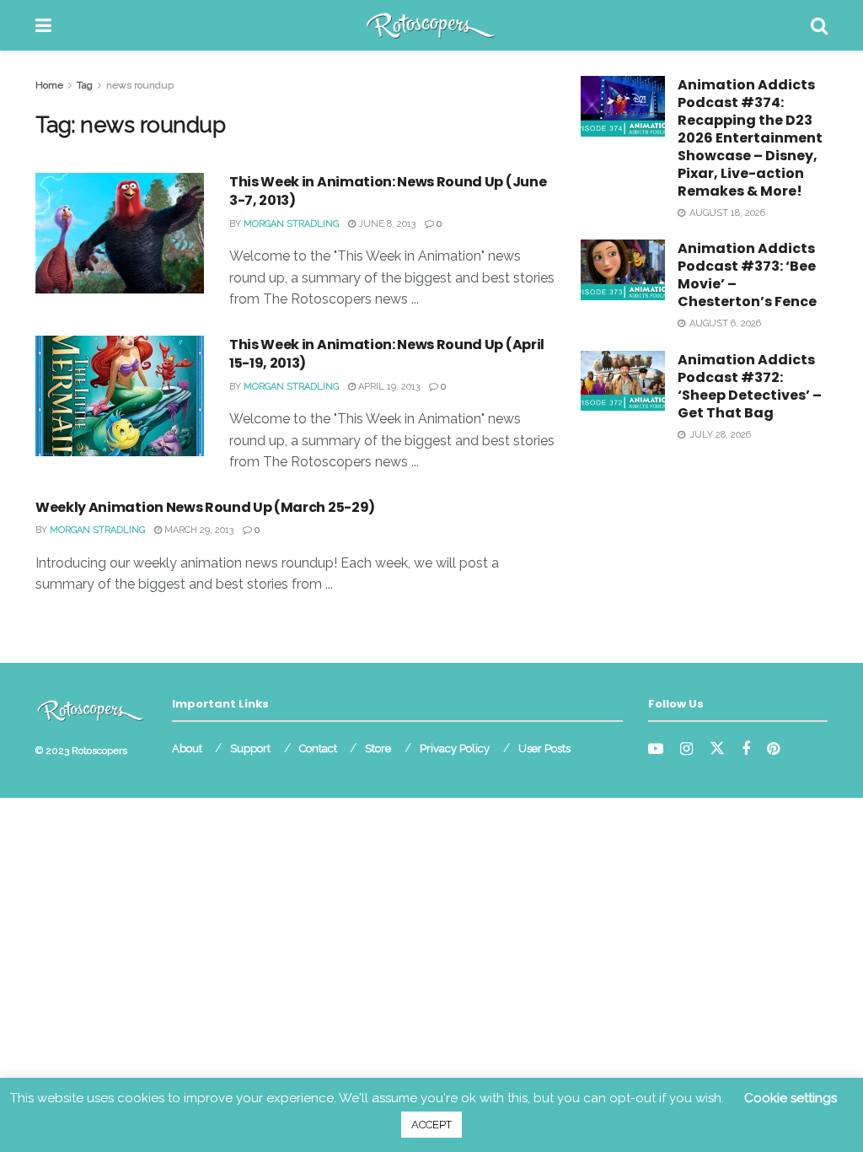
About (187, 748)
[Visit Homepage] (431, 25)
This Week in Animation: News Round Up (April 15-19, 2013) (386, 354)
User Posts (544, 748)
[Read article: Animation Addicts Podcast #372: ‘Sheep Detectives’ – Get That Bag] (623, 381)
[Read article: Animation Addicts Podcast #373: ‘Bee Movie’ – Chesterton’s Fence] (623, 270)
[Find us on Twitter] (717, 749)
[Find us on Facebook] (746, 749)
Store (378, 748)
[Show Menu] (43, 25)
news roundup (140, 85)
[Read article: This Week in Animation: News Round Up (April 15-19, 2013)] (119, 396)
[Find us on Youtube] (655, 749)
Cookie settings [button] (790, 1098)
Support (250, 748)
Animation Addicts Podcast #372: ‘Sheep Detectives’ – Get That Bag (750, 386)
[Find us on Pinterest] (773, 749)
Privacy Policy (455, 748)
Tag (85, 85)
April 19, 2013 (388, 386)
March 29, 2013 (197, 530)
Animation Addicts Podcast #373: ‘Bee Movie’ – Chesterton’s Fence (747, 275)
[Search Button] (819, 25)
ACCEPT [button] (431, 1124)
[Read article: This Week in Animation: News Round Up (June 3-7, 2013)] (119, 233)
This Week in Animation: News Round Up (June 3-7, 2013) (387, 191)
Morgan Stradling (291, 223)
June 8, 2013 (385, 223)
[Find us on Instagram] (686, 749)
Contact (318, 748)
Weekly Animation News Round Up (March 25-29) (205, 507)
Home (49, 85)
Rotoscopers (99, 750)
